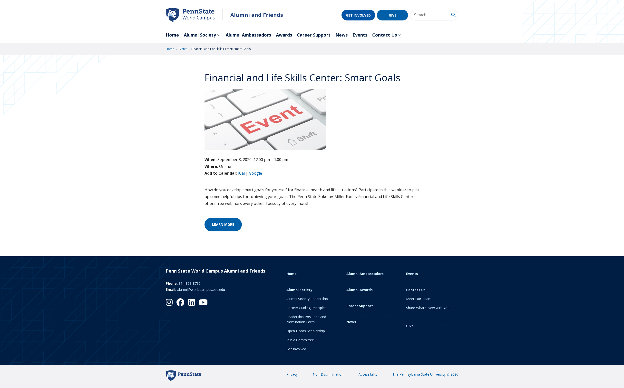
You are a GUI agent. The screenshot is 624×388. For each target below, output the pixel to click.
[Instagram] (169, 302)
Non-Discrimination (328, 374)
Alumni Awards (359, 289)
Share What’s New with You (427, 307)
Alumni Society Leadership (307, 298)
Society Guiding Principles (306, 307)
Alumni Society (200, 35)
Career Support (314, 35)
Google (255, 173)
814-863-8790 (190, 283)
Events (359, 35)
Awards (284, 35)
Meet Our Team (418, 298)
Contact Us (384, 35)
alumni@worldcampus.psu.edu (201, 289)
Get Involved (358, 15)
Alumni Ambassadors (248, 35)
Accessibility (368, 374)
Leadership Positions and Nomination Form (306, 319)
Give (392, 15)
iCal (241, 173)
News (341, 35)
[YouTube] (203, 302)
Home (172, 35)
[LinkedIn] (191, 302)
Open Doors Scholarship (305, 331)
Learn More (223, 224)
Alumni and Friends (256, 14)
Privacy (292, 374)
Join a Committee (300, 340)
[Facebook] (180, 302)
